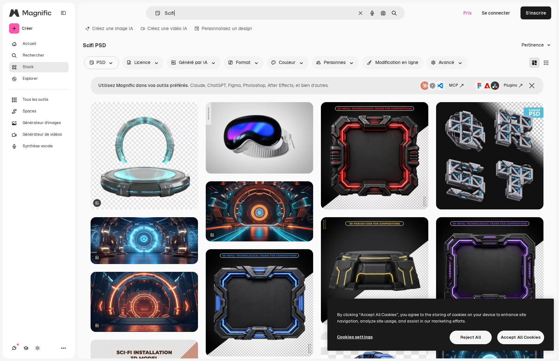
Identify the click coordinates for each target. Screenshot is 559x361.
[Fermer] (532, 86)
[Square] (546, 63)
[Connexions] (14, 348)
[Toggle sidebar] (63, 13)
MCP (453, 85)
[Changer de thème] (37, 348)
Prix (467, 13)
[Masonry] (534, 63)
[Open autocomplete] (155, 13)
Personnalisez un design (227, 28)
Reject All (470, 337)
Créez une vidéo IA (167, 28)
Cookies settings (355, 337)
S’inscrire (536, 13)
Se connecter (496, 13)
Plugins (510, 85)
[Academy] (26, 348)
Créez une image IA (112, 28)
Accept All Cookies (521, 337)
